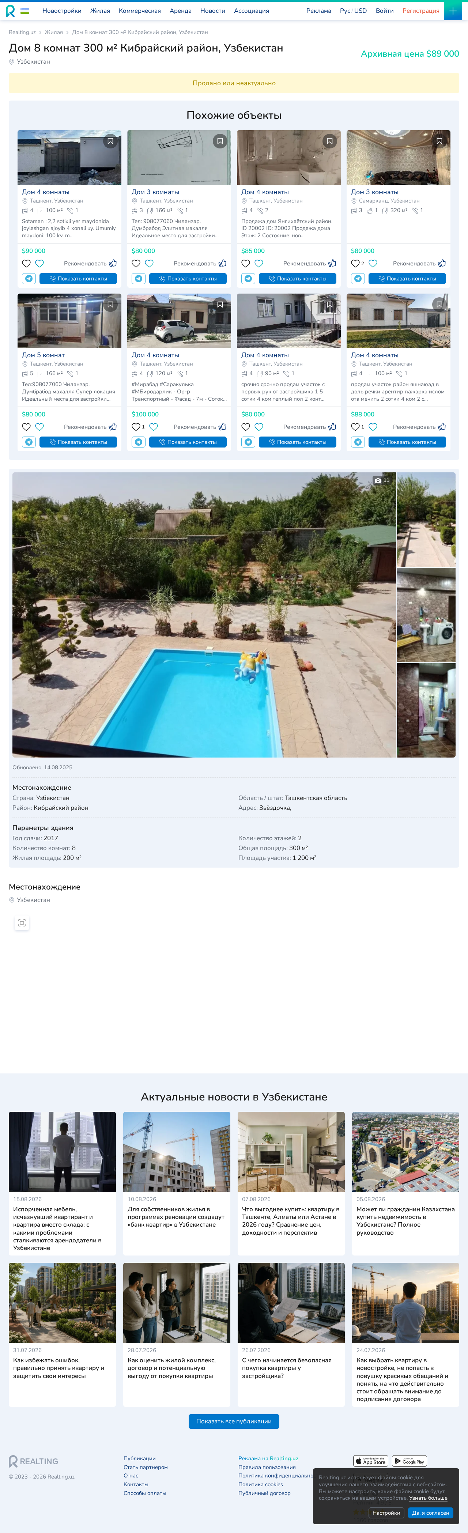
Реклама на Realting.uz (268, 1458)
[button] (24, 11)
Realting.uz (22, 32)
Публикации (140, 1458)
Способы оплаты (145, 1493)
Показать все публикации (234, 1421)
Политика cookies (260, 1484)
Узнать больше (428, 1498)
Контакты (136, 1484)
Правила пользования (267, 1467)
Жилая (54, 32)
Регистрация (421, 11)
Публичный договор (264, 1493)
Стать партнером (146, 1467)
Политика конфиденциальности (280, 1475)
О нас (131, 1475)
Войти (385, 11)
